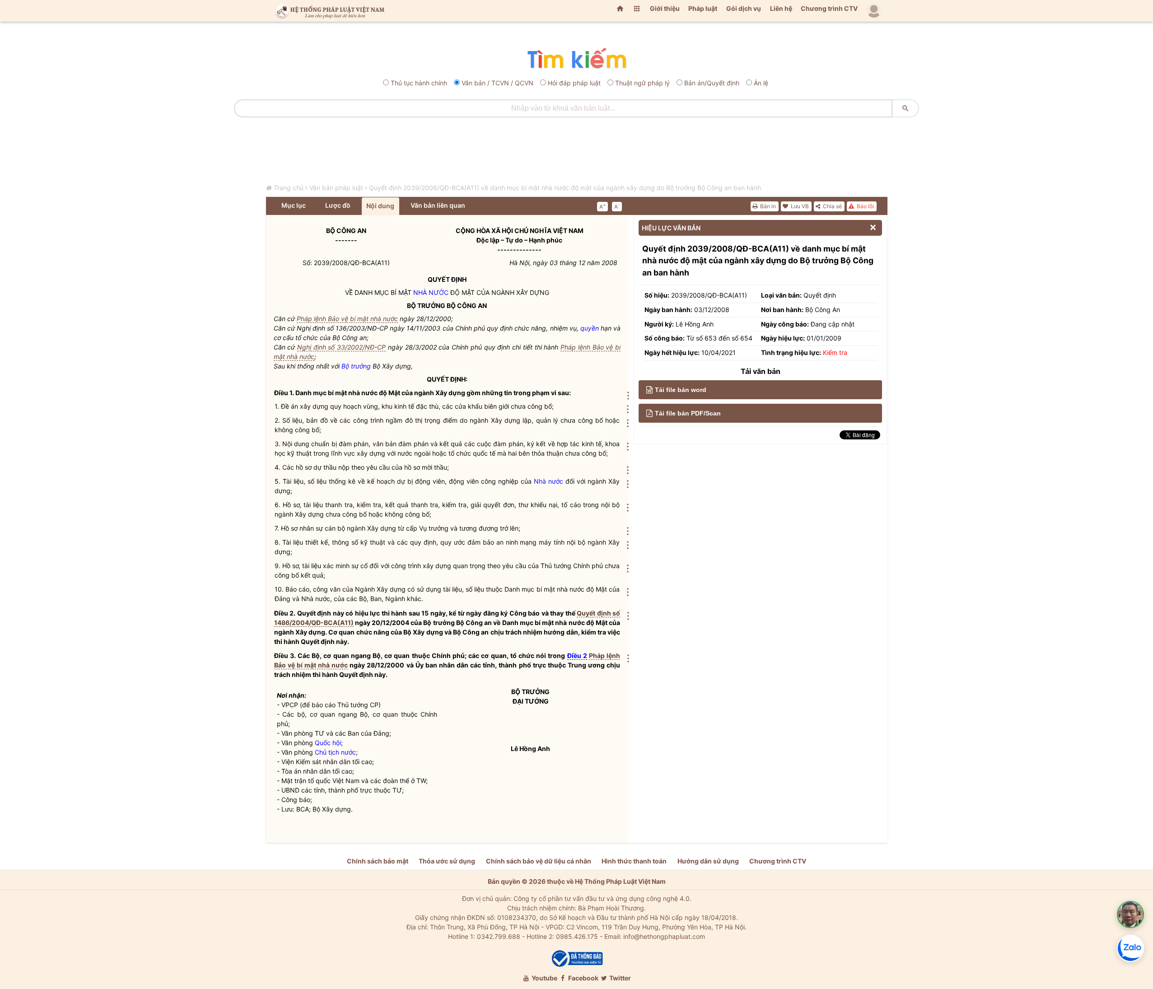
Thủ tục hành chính (419, 83)
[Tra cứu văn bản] (576, 59)
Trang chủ (288, 187)
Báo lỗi (864, 206)
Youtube (543, 978)
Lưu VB (799, 206)
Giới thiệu (665, 8)
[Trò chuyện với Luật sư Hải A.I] (1130, 914)
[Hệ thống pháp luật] (328, 10)
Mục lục (293, 205)
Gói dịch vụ (743, 8)
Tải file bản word (680, 389)
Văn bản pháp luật (336, 187)
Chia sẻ (832, 206)
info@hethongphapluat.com (664, 936)
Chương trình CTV (829, 8)
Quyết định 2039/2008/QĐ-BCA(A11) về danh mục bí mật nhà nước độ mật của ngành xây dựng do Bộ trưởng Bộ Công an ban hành (565, 187)
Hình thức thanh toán (634, 861)
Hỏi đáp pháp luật (574, 83)
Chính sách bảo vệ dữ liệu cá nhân (538, 861)
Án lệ (761, 83)
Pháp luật (702, 8)
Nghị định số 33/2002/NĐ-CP (341, 347)
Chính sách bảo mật (377, 861)
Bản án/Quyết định (711, 83)
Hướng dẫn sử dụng (708, 861)
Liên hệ (781, 8)
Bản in (767, 206)
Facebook (582, 978)
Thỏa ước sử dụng (447, 861)
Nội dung (380, 206)
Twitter (619, 978)
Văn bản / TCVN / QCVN (497, 83)
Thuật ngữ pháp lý (642, 83)
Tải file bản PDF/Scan (688, 413)
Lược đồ (337, 205)
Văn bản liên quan (438, 205)
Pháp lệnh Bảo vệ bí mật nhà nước (347, 318)
